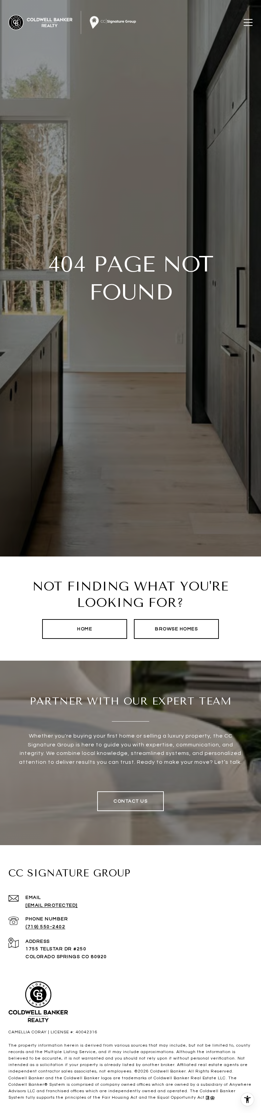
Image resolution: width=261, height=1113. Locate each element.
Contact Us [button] (130, 801)
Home (84, 629)
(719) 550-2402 (45, 926)
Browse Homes (176, 629)
